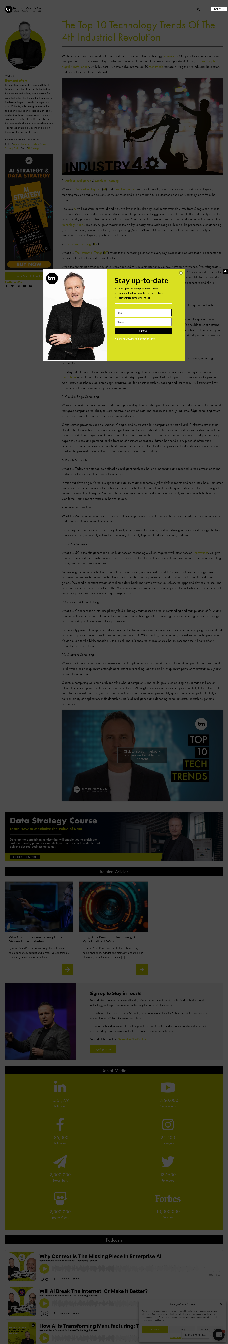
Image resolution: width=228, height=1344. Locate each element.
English (216, 9)
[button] (181, 273)
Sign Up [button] (143, 330)
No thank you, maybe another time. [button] (135, 338)
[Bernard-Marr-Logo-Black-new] (23, 7)
